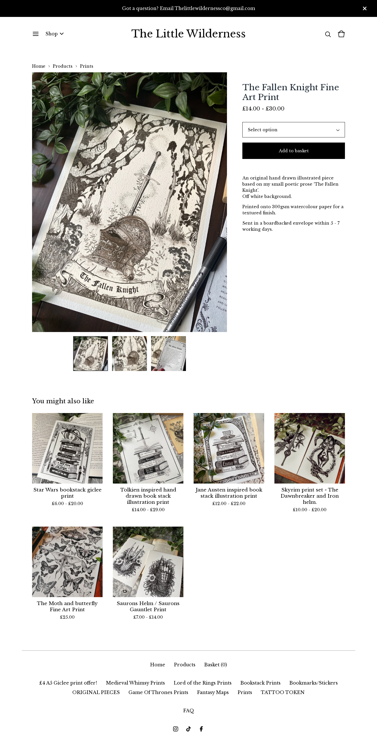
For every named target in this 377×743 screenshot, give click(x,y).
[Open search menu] (328, 33)
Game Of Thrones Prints (158, 692)
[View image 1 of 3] (90, 353)
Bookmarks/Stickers (313, 683)
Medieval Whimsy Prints (135, 683)
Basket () (215, 665)
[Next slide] (220, 202)
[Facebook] (201, 729)
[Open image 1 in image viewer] (129, 202)
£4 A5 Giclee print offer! (68, 683)
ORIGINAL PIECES (96, 692)
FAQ (188, 711)
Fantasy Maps (213, 692)
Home (38, 66)
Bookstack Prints (260, 683)
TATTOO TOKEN (283, 692)
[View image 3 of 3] (168, 353)
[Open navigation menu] (35, 33)
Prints (86, 66)
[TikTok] (188, 729)
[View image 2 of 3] (129, 353)
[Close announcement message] (365, 8)
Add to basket (294, 150)
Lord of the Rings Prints (203, 683)
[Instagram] (176, 729)
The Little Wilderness (188, 33)
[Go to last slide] (39, 202)
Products (63, 66)
